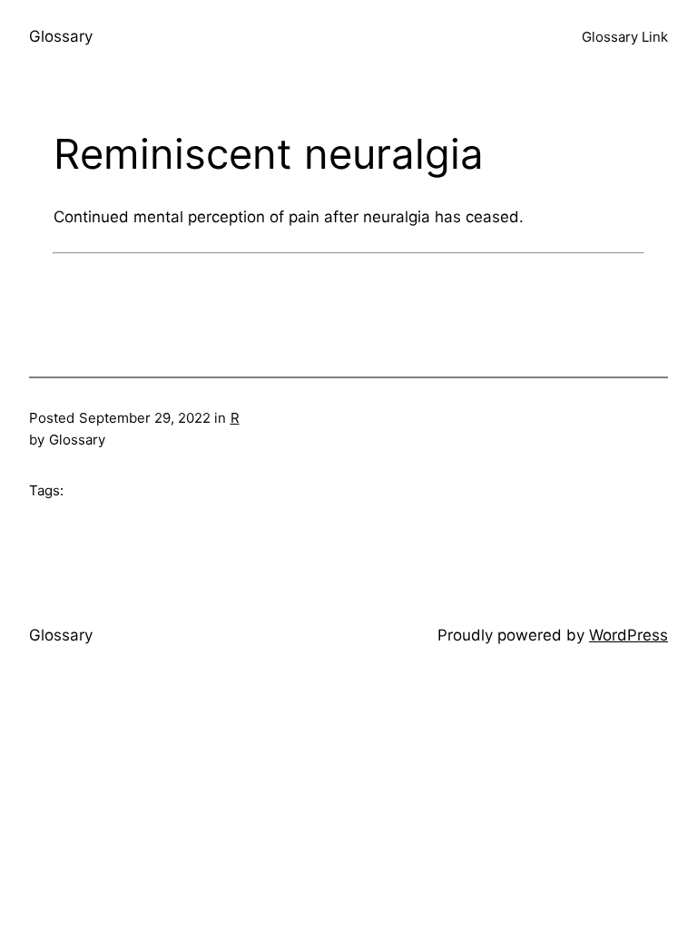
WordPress (628, 635)
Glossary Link (625, 36)
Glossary (61, 36)
